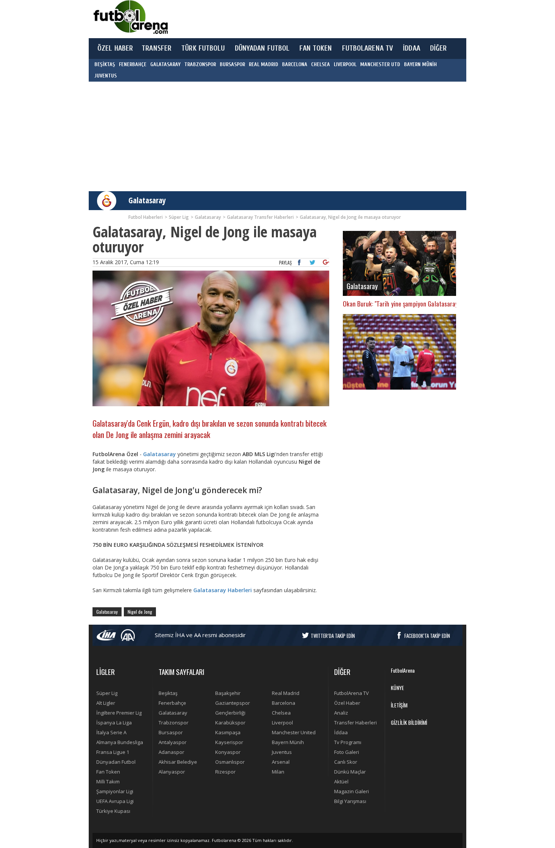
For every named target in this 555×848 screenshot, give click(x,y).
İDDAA (411, 48)
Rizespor (225, 771)
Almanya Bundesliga (119, 742)
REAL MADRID (263, 64)
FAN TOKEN (315, 48)
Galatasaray (147, 200)
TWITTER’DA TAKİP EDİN (333, 635)
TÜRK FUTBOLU (203, 48)
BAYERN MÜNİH (420, 64)
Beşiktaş (168, 693)
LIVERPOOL (345, 64)
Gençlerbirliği (230, 712)
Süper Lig (106, 693)
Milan (278, 771)
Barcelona (283, 702)
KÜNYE (397, 688)
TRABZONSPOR (200, 64)
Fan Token (108, 771)
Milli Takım (108, 781)
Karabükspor (230, 722)
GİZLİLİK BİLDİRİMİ (409, 722)
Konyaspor (227, 752)
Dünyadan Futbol (116, 761)
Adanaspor (171, 752)
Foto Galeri (346, 752)
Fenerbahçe (172, 702)
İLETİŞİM (399, 705)
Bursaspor (171, 732)
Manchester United (294, 732)
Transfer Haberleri (355, 722)
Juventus (282, 752)
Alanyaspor (172, 771)
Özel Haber (347, 702)
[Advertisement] (313, 19)
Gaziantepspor (232, 702)
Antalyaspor (173, 742)
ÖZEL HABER (115, 48)
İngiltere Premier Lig (119, 712)
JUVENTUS (105, 76)
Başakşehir (227, 693)
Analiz (341, 712)
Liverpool (282, 722)
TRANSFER (156, 48)
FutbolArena (403, 670)
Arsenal (281, 761)
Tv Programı (347, 742)
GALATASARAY (165, 64)
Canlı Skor (345, 761)
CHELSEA (320, 64)
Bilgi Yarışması (350, 801)
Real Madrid (285, 693)
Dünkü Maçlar (350, 771)
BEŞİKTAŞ (104, 64)
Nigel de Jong (140, 611)
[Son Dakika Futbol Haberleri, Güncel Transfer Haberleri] (130, 17)
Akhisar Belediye (178, 761)
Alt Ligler (105, 702)
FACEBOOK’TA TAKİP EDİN (427, 635)
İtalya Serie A (111, 732)
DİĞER (438, 48)
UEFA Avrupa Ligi (115, 801)
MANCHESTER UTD (380, 64)
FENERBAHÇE (132, 64)
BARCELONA (294, 64)
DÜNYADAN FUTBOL (262, 48)
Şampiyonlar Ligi (114, 791)
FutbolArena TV (351, 693)
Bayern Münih (288, 742)
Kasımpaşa (227, 732)
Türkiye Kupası (113, 811)
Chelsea (281, 712)
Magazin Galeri (351, 791)
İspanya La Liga (114, 722)
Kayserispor (229, 742)
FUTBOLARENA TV (367, 48)
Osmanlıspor (230, 761)
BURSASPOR (232, 64)
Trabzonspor (173, 722)
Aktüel (341, 781)
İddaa (341, 732)
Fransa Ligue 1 (112, 752)
